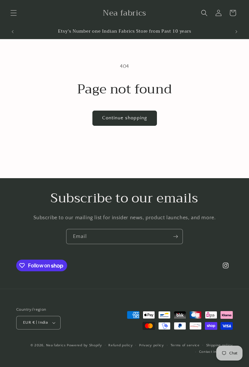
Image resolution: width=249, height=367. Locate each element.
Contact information (216, 352)
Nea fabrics (56, 345)
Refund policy (120, 345)
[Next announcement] (236, 32)
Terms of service (185, 345)
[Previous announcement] (13, 32)
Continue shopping (124, 118)
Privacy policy (151, 345)
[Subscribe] (175, 236)
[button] (13, 13)
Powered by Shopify (84, 345)
